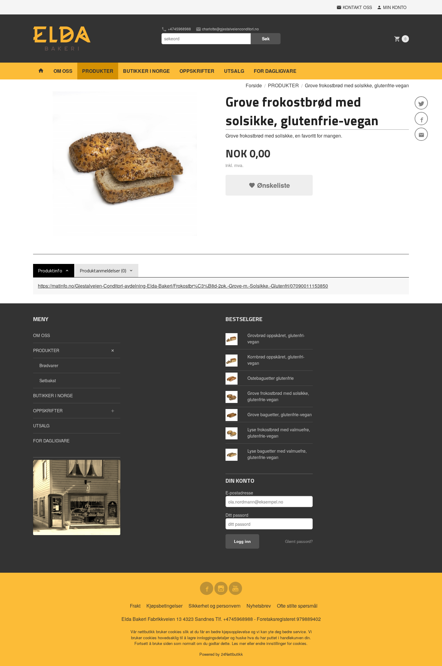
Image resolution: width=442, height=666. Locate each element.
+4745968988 (179, 28)
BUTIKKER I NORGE (146, 70)
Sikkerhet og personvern (215, 605)
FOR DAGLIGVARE (275, 70)
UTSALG (234, 70)
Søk (266, 39)
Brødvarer (48, 365)
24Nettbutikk (232, 654)
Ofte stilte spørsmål (297, 605)
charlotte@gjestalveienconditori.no (230, 28)
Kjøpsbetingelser (164, 605)
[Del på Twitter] (421, 103)
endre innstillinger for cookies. (282, 643)
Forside (254, 85)
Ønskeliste (272, 185)
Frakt (135, 605)
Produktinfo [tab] (50, 270)
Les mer (239, 643)
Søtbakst (47, 380)
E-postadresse (239, 493)
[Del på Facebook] (421, 118)
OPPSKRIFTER (197, 70)
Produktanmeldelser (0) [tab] (103, 270)
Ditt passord (237, 515)
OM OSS (63, 70)
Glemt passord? (299, 541)
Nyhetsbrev (259, 605)
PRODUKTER (97, 70)
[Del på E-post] (421, 134)
